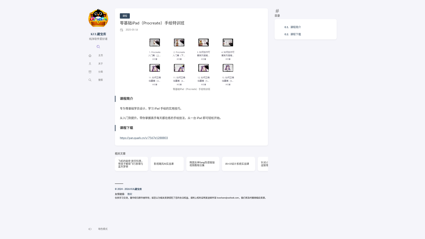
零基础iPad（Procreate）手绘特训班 (152, 23)
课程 (125, 16)
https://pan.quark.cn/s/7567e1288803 (144, 138)
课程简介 (295, 27)
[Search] (98, 47)
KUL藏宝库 (98, 34)
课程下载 (295, 34)
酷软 (130, 194)
